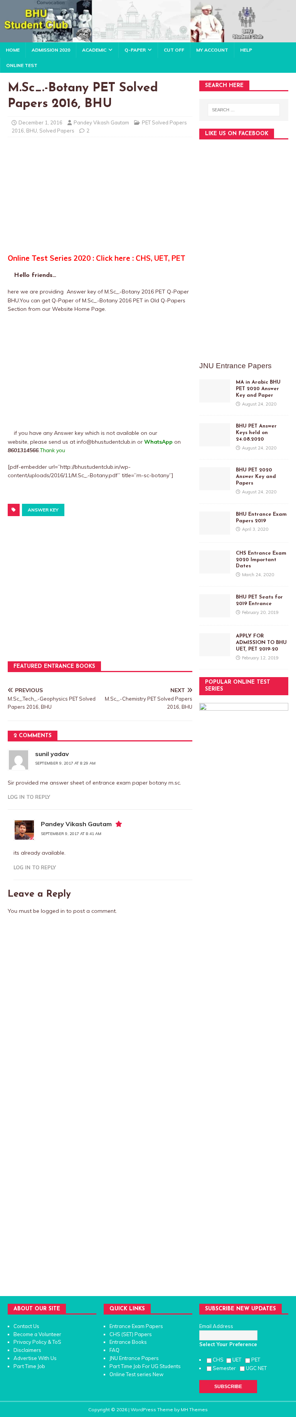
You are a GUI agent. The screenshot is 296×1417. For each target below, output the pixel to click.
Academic (94, 50)
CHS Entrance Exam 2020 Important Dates (261, 560)
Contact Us (26, 1326)
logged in (53, 910)
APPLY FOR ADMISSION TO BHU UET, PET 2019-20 (261, 643)
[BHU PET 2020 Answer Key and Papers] (214, 486)
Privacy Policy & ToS (37, 1342)
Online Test (21, 65)
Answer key (43, 510)
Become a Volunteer (37, 1334)
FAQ (114, 1350)
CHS (219, 1360)
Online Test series (130, 1374)
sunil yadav (52, 754)
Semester (225, 1368)
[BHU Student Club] (148, 38)
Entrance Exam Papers (136, 1326)
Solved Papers (56, 130)
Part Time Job (29, 1366)
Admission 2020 (51, 50)
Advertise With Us (35, 1358)
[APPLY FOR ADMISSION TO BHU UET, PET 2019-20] (214, 652)
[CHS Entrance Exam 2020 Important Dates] (214, 568)
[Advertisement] (100, 199)
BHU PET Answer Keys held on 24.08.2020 (256, 433)
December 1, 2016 (40, 122)
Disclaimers (27, 1350)
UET (238, 1360)
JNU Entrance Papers (134, 1358)
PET (256, 1360)
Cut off (174, 50)
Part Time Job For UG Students (145, 1366)
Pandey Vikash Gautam (101, 122)
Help (246, 50)
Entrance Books (128, 1342)
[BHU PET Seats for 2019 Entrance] (214, 613)
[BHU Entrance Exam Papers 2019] (214, 530)
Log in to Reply (29, 797)
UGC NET (256, 1368)
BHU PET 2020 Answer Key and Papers (256, 477)
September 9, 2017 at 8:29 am (65, 763)
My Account (212, 50)
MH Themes (194, 1409)
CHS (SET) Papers (130, 1334)
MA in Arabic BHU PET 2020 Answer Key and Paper (258, 389)
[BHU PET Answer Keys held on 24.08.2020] (214, 442)
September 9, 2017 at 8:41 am (71, 833)
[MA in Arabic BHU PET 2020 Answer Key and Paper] (214, 397)
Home (13, 50)
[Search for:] (244, 109)
